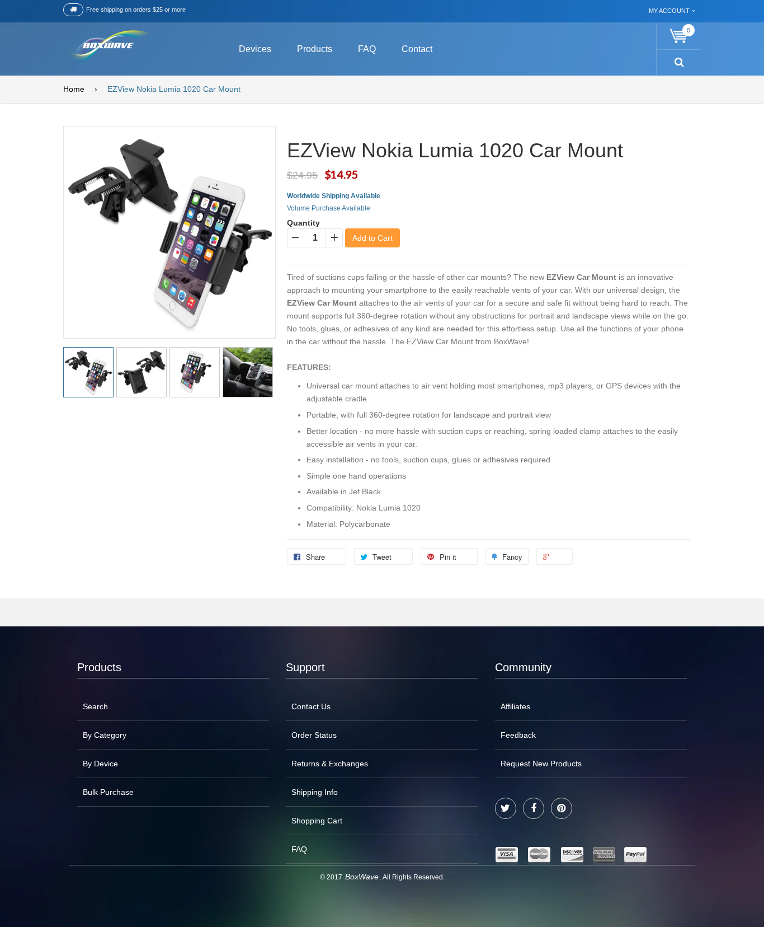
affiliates (515, 706)
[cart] (679, 36)
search (95, 706)
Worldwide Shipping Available (333, 196)
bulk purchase (108, 792)
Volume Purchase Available (328, 208)
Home (73, 89)
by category (104, 735)
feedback (518, 735)
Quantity (303, 222)
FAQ (299, 849)
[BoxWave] (107, 47)
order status (314, 735)
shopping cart (316, 820)
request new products (541, 763)
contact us (311, 706)
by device (100, 763)
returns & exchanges (329, 763)
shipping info (314, 792)
